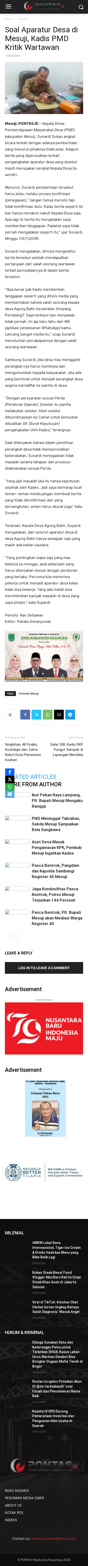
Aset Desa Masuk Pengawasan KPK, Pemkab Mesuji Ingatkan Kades (57, 847)
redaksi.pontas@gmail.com (54, 1538)
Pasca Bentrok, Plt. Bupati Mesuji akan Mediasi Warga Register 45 (57, 918)
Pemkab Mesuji (29, 693)
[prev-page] (8, 936)
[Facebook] (25, 714)
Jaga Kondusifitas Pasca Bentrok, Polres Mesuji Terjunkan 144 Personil (55, 894)
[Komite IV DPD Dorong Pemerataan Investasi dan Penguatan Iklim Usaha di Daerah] (16, 1417)
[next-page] (16, 936)
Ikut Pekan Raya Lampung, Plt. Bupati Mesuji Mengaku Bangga (57, 800)
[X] (9, 779)
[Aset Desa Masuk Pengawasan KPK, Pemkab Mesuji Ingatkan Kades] (17, 847)
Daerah (23, 19)
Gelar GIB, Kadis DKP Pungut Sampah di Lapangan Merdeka (66, 749)
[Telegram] (70, 714)
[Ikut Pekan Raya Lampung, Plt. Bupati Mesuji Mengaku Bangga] (17, 800)
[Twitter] (36, 714)
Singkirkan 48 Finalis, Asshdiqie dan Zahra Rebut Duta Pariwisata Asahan (23, 752)
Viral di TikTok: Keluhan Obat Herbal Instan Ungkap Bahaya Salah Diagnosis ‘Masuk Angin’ (56, 1307)
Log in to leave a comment (44, 968)
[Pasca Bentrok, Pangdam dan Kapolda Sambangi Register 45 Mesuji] (17, 871)
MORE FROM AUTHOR (33, 784)
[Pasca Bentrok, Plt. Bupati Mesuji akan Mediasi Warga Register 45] (17, 918)
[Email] (59, 714)
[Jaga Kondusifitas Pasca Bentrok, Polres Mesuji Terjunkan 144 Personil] (17, 894)
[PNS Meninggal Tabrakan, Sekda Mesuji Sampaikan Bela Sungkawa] (17, 824)
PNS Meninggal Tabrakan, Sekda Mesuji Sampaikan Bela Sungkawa (56, 824)
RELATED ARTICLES (30, 777)
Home (9, 19)
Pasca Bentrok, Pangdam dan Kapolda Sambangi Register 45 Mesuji (55, 871)
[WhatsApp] (48, 714)
